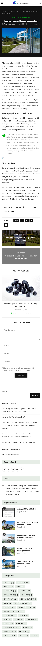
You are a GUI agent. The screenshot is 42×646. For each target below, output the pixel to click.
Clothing (24, 632)
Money (7, 619)
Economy (25, 591)
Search (4, 392)
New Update (10, 599)
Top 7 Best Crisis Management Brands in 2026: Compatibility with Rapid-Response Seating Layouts (19, 425)
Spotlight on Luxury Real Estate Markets (27, 562)
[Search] (40, 3)
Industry (23, 583)
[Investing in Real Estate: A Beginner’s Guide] (8, 525)
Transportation (11, 628)
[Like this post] (17, 220)
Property (32, 207)
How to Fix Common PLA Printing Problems (18, 442)
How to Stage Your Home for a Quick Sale (27, 549)
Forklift (20, 624)
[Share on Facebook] (22, 220)
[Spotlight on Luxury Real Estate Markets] (8, 564)
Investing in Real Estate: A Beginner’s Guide (27, 523)
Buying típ (20, 207)
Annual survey (28, 599)
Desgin (18, 619)
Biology (27, 628)
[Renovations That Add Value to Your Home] (8, 538)
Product (27, 595)
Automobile (9, 636)
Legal (7, 603)
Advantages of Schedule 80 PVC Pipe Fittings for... (21, 305)
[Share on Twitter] (27, 220)
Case (34, 636)
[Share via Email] (6, 225)
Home (4, 11)
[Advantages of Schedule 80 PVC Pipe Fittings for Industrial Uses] (21, 288)
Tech (19, 587)
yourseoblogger (9, 24)
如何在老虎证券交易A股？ (26, 509)
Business (9, 583)
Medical (24, 615)
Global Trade (11, 595)
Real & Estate (9, 211)
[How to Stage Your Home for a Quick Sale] (8, 551)
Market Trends (22, 603)
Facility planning (27, 607)
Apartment (8, 207)
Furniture (31, 619)
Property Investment (13, 611)
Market (8, 587)
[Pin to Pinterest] (31, 220)
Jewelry (23, 636)
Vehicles (8, 624)
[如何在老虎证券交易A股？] (8, 512)
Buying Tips (14, 11)
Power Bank (10, 632)
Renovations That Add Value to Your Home (26, 536)
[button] (4, 294)
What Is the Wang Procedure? (13, 417)
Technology (10, 615)
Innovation (10, 591)
